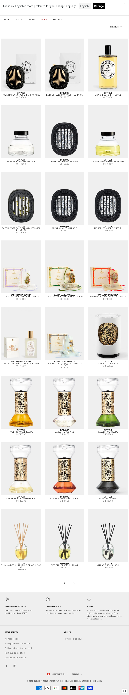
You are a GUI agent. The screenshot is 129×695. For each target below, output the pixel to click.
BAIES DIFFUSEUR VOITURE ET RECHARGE (64, 95)
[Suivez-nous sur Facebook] (6, 666)
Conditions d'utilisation (16, 657)
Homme (18, 19)
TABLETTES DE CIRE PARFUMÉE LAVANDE (21, 296)
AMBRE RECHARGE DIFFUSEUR (64, 161)
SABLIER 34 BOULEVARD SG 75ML (21, 498)
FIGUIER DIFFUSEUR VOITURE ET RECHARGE (21, 95)
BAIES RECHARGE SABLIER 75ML (21, 161)
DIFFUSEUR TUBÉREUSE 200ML (64, 565)
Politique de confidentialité (17, 643)
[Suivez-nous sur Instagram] (14, 666)
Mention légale (12, 638)
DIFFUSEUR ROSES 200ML (107, 565)
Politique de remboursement (18, 648)
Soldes (44, 19)
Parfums (32, 19)
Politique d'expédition (15, 653)
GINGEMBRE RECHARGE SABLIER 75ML (108, 161)
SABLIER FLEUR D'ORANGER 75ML (64, 498)
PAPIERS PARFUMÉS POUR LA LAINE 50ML (21, 363)
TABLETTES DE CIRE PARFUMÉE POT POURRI (64, 296)
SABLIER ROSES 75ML (64, 432)
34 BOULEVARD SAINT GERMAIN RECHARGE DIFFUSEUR (21, 229)
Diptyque (21, 93)
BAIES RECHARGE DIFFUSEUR (64, 228)
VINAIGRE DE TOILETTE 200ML (108, 95)
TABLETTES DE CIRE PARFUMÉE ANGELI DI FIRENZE (64, 364)
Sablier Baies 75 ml (108, 498)
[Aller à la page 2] (74, 583)
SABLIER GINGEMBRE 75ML (21, 432)
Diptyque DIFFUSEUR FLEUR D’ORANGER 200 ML (21, 566)
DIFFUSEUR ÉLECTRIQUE (108, 363)
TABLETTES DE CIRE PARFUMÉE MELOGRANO (108, 296)
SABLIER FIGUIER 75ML (108, 432)
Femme (6, 19)
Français (75, 674)
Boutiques (57, 19)
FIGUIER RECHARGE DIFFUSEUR (107, 228)
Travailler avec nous (73, 638)
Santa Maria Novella (21, 295)
